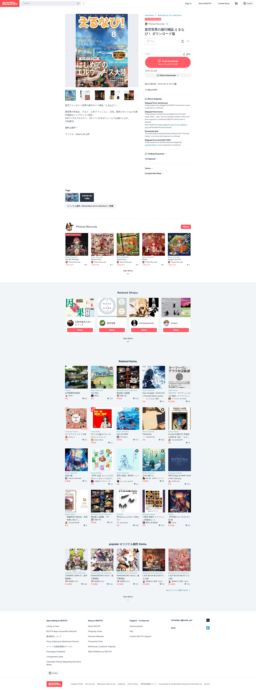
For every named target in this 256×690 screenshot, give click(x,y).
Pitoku (144, 259)
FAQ (131, 631)
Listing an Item (52, 626)
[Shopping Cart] (236, 3)
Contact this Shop (153, 173)
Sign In (188, 3)
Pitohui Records (86, 226)
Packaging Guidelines (55, 651)
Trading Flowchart (155, 154)
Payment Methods (96, 636)
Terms (148, 168)
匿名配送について (53, 636)
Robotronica (96, 259)
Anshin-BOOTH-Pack (166, 125)
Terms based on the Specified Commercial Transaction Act (180, 684)
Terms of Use (90, 684)
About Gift (152, 90)
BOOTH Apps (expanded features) (61, 631)
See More (128, 338)
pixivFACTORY (150, 145)
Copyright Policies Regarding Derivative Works (63, 663)
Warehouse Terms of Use (106, 684)
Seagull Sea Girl (174, 259)
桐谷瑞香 (111, 323)
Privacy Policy (133, 684)
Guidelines (121, 684)
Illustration (149, 15)
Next (136, 50)
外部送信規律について (149, 684)
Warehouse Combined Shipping (101, 646)
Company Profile (77, 684)
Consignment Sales (54, 656)
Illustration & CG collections (169, 15)
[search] (78, 3)
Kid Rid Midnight (72, 259)
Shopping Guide (95, 631)
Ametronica (121, 259)
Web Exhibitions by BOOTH (100, 651)
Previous (67, 50)
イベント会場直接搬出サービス (59, 646)
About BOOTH (205, 3)
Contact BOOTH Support (140, 636)
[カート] (167, 24)
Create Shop (223, 3)
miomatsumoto (146, 323)
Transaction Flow (95, 641)
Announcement (136, 626)
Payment (151, 159)
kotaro (174, 323)
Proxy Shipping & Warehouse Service (62, 641)
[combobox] (51, 3)
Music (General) (71, 257)
